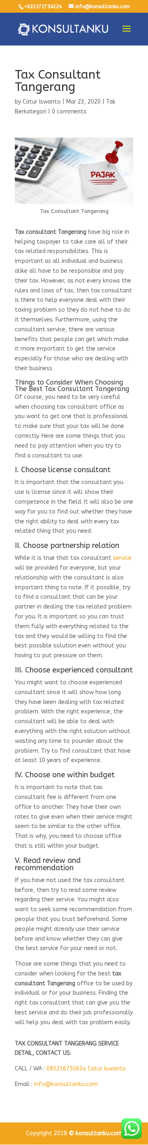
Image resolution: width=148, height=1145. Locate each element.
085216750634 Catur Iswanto (86, 1068)
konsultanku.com (99, 1133)
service (122, 557)
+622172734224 (43, 6)
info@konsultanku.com (66, 1084)
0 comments (69, 111)
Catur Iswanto (42, 101)
